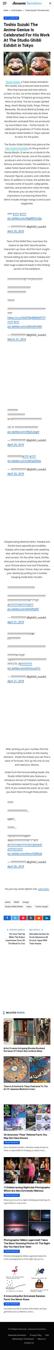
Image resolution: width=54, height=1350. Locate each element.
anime (7, 902)
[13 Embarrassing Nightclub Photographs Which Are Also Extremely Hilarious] (27, 1170)
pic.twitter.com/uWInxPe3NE (24, 326)
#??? (16, 322)
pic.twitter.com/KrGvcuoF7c (23, 668)
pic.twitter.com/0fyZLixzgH (23, 432)
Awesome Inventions (17, 1335)
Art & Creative (16, 10)
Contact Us (29, 1342)
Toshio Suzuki (41, 906)
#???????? (12, 844)
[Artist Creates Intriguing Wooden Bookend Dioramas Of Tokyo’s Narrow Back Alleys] (27, 1031)
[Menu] (5, 3)
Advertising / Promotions (23, 1339)
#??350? (33, 844)
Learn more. (43, 889)
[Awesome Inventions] (27, 3)
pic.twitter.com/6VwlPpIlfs (23, 609)
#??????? (23, 844)
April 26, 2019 (15, 866)
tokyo (29, 906)
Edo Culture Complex (16, 148)
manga (26, 902)
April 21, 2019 (15, 622)
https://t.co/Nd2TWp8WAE (23, 317)
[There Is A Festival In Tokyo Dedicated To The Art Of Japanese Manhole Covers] (27, 1069)
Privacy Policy (35, 1335)
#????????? (13, 604)
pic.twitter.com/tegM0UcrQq (24, 218)
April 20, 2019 (15, 231)
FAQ (47, 1335)
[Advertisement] (27, 375)
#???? (16, 214)
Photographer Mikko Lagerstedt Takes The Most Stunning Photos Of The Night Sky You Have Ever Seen (27, 1243)
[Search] (50, 3)
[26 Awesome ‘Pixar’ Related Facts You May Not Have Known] (27, 1117)
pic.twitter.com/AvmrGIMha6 (24, 853)
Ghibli (16, 902)
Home (6, 10)
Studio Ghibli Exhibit (14, 906)
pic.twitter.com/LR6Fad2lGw (24, 461)
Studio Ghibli (13, 81)
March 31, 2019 (16, 339)
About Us (42, 1339)
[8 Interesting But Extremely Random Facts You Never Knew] (27, 1279)
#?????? (24, 604)
